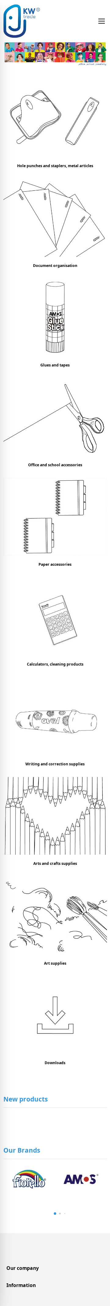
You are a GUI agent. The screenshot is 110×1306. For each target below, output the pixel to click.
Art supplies (55, 963)
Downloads (55, 1062)
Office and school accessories (55, 464)
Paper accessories (55, 564)
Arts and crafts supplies (55, 863)
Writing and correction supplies (55, 764)
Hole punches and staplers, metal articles (55, 165)
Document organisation (55, 265)
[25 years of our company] (55, 54)
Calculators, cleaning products (55, 664)
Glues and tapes (55, 365)
